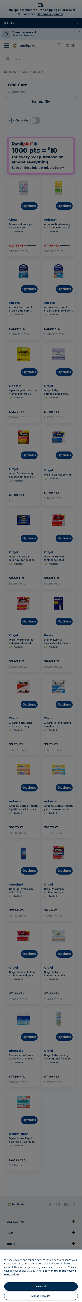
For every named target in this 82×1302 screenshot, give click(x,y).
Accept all (41, 1286)
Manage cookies (40, 1296)
